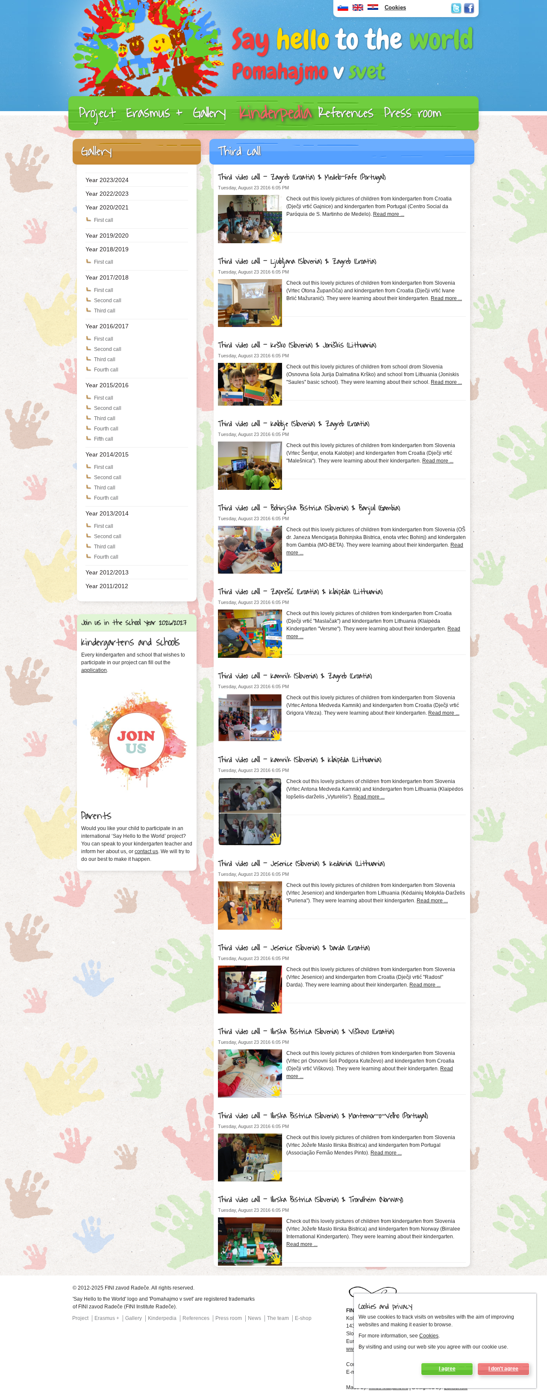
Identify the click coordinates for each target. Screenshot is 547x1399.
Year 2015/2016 (107, 385)
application (94, 670)
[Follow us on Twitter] (456, 8)
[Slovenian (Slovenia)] (343, 9)
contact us (146, 851)
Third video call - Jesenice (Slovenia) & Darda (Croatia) (294, 948)
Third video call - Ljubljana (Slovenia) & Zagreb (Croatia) (297, 261)
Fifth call (103, 439)
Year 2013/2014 (107, 513)
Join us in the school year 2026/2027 (134, 622)
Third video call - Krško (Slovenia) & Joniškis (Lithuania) (297, 345)
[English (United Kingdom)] (358, 9)
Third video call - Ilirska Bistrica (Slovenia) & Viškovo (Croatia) (306, 1031)
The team (278, 1318)
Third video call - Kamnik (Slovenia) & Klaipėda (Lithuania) (299, 760)
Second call (107, 300)
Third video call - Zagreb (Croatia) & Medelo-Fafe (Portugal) (301, 177)
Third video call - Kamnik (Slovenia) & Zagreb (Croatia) (295, 676)
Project (97, 113)
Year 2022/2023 (107, 193)
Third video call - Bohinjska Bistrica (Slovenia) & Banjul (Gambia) (309, 508)
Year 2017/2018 (107, 277)
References (345, 113)
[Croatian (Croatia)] (373, 9)
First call (103, 220)
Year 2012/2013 (107, 572)
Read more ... (388, 214)
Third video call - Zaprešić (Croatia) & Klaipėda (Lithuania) (300, 592)
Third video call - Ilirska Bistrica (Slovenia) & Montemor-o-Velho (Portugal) (323, 1116)
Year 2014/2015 (107, 454)
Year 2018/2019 (107, 249)
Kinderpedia (275, 113)
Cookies (428, 1336)
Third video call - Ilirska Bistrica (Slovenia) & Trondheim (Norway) (310, 1199)
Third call (104, 311)
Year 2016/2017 (107, 326)
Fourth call (106, 370)
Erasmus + (154, 113)
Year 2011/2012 (106, 586)
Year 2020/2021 (107, 207)
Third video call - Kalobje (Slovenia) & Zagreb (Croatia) (293, 424)
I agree (447, 1369)
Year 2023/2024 (107, 180)
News (254, 1318)
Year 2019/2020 (107, 235)
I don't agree (503, 1369)
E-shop (303, 1318)
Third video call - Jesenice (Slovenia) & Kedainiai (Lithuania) (301, 863)
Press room (412, 113)
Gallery (209, 113)
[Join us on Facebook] (469, 8)
